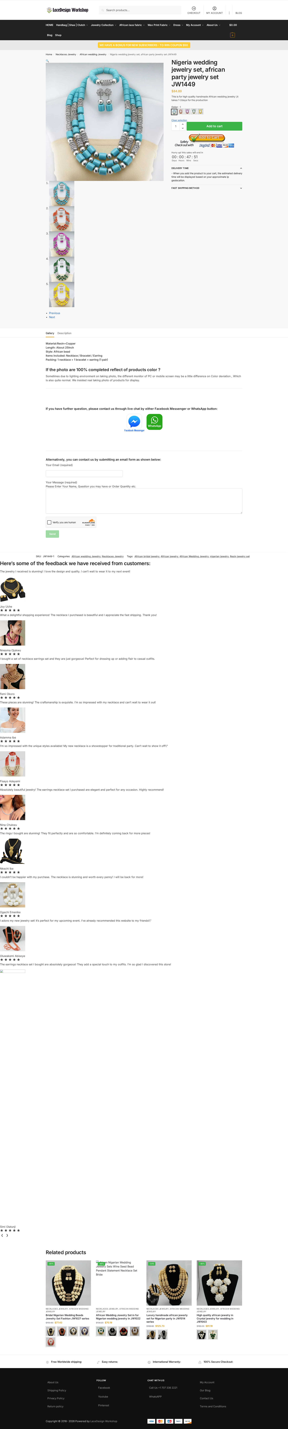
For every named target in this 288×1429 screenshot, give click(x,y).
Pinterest (103, 1404)
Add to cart (214, 126)
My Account (207, 1381)
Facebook (104, 1387)
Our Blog (205, 1389)
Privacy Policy (55, 1397)
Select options (68, 1351)
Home (49, 54)
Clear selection (179, 120)
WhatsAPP (155, 1396)
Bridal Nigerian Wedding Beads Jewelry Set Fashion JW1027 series (67, 1317)
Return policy (55, 1405)
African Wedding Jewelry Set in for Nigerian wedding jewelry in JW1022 (118, 1317)
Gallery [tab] (50, 333)
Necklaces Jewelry (66, 54)
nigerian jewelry (219, 556)
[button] (235, 30)
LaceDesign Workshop (103, 1421)
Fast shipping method (185, 188)
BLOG (239, 12)
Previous (54, 313)
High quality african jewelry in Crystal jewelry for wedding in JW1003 (215, 1318)
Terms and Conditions (213, 1405)
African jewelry (169, 556)
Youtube (103, 1396)
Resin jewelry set (240, 556)
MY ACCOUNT (214, 12)
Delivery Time (180, 168)
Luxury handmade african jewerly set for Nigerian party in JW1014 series (167, 1318)
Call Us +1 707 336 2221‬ (163, 1387)
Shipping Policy (56, 1389)
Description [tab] (64, 333)
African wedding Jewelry (93, 54)
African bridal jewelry (147, 556)
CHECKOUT (193, 12)
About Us (52, 1381)
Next (52, 317)
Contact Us (206, 1397)
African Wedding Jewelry (194, 556)
